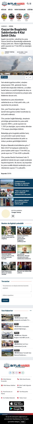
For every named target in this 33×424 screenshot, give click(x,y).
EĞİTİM (29, 9)
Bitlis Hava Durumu (25, 379)
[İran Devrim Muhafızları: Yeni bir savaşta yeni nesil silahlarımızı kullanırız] (24, 249)
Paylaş (5, 77)
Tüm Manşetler (23, 391)
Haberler (4, 26)
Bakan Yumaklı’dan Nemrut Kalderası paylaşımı (22, 354)
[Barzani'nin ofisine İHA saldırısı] (24, 266)
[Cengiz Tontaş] (5, 213)
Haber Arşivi (23, 398)
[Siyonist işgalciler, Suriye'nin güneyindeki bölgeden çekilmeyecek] (24, 230)
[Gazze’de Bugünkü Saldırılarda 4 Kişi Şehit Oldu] (16, 65)
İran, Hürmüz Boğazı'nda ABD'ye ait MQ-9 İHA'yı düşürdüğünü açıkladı (23, 337)
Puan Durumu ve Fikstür (6, 392)
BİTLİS (10, 9)
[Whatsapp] (22, 372)
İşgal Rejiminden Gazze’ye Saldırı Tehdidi (6, 273)
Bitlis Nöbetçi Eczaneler (6, 380)
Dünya (11, 26)
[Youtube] (19, 372)
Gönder (5, 300)
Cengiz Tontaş (16, 212)
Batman (17, 315)
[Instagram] (16, 372)
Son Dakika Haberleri (9, 398)
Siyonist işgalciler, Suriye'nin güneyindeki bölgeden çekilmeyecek (23, 238)
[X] (13, 372)
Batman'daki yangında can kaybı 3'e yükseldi (21, 319)
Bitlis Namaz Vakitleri (9, 385)
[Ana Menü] (30, 3)
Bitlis (16, 324)
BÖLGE (3, 9)
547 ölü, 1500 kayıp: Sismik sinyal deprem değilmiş (7, 237)
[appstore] (16, 404)
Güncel (17, 350)
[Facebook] (10, 372)
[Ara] (28, 3)
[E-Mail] (12, 216)
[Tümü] (31, 310)
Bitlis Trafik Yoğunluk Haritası (24, 386)
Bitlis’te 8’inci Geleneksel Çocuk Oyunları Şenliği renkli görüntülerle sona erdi (21, 345)
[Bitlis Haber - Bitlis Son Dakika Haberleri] (13, 3)
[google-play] (16, 409)
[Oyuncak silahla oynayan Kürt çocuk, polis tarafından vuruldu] (8, 249)
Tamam (22, 421)
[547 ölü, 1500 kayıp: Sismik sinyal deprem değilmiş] (8, 230)
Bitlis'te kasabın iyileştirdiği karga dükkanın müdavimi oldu (22, 328)
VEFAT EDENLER (19, 9)
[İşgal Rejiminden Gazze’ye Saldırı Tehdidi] (8, 266)
